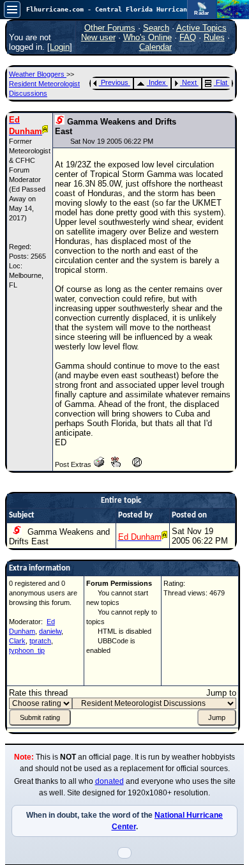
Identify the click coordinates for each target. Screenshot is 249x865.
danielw (50, 631)
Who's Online (147, 37)
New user (98, 37)
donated (109, 781)
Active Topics (201, 28)
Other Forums (109, 28)
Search (156, 28)
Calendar (155, 47)
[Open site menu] (12, 9)
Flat (221, 82)
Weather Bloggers (37, 74)
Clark (17, 641)
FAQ (187, 37)
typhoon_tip (27, 650)
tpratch (40, 641)
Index (157, 82)
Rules (214, 37)
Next (189, 82)
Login (60, 47)
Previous (114, 82)
